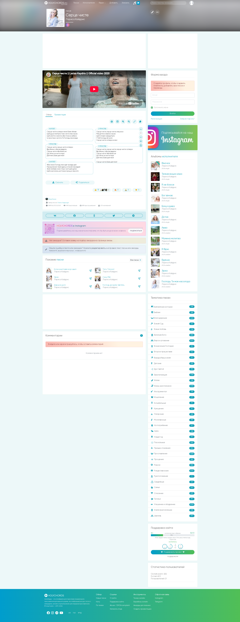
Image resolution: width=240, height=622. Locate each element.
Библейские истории (173, 307)
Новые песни (101, 598)
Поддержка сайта (117, 602)
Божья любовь (173, 329)
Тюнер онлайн (139, 598)
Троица (173, 499)
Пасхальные (173, 442)
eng (80, 613)
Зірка (56, 277)
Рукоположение (173, 476)
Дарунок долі (60, 285)
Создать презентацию (142, 609)
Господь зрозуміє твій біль (113, 285)
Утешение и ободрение (174, 504)
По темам (100, 605)
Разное (173, 465)
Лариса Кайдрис (75, 19)
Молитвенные (173, 420)
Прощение (173, 459)
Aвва (164, 227)
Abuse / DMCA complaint (120, 605)
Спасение (173, 493)
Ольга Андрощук (63, 202)
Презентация (60, 115)
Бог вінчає (167, 195)
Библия (173, 312)
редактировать (99, 248)
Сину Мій (106, 277)
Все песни (134, 260)
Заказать (125, 3)
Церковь (173, 516)
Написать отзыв (116, 609)
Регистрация (156, 119)
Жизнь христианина (173, 386)
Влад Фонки (52, 199)
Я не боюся (168, 184)
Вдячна (166, 260)
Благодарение (173, 318)
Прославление (173, 454)
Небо (173, 431)
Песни (76, 3)
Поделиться (83, 183)
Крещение (173, 409)
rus (74, 613)
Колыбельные (173, 403)
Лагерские (173, 414)
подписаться (136, 231)
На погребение (173, 425)
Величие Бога (173, 335)
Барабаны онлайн (141, 602)
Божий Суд (173, 324)
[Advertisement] (94, 50)
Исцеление (173, 397)
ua (69, 613)
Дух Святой (173, 369)
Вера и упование (174, 341)
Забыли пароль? (187, 119)
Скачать (59, 183)
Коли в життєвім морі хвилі (65, 269)
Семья (173, 487)
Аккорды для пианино (142, 605)
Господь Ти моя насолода (176, 281)
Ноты (98, 602)
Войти (173, 114)
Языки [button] (101, 3)
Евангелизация (173, 375)
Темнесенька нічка (172, 174)
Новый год (173, 437)
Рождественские (174, 471)
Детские (173, 363)
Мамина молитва (171, 238)
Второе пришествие (173, 352)
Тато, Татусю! (108, 269)
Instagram (159, 598)
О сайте (113, 598)
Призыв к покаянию (173, 448)
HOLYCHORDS (64, 226)
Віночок (166, 163)
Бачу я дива (168, 206)
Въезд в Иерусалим (173, 358)
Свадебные (173, 482)
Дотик (165, 217)
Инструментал (173, 391)
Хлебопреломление (173, 510)
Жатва (173, 380)
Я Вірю (165, 249)
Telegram (158, 602)
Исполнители (89, 3)
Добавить (114, 3)
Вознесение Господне (173, 346)
